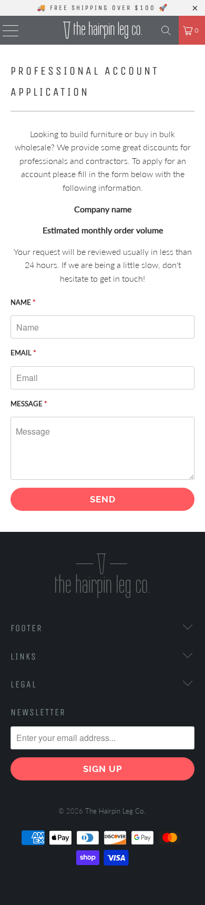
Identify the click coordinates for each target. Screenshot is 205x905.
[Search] (166, 30)
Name (23, 302)
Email (23, 352)
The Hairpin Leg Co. (115, 811)
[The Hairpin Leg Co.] (103, 30)
